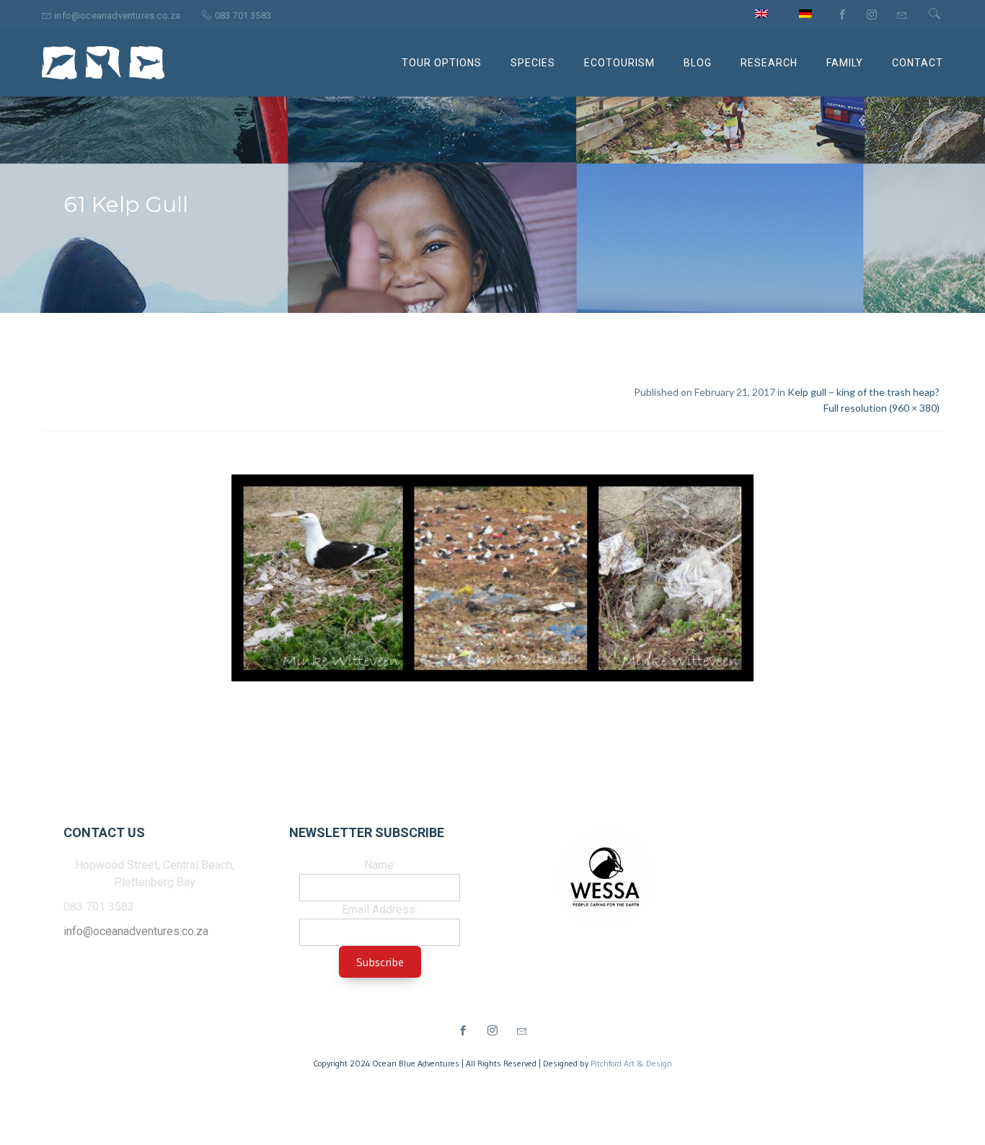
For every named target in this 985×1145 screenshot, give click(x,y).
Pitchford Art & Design (631, 1063)
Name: (380, 865)
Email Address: (380, 909)
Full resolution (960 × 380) (881, 408)
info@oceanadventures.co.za (135, 931)
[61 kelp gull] (492, 580)
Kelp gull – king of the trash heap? (863, 392)
